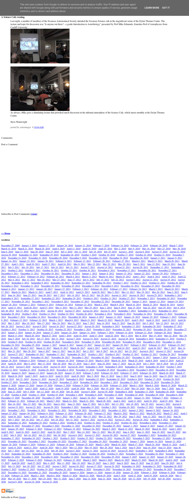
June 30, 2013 (45, 295)
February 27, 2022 (103, 413)
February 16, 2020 (99, 385)
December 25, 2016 (31, 344)
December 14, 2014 (36, 316)
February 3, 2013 (81, 288)
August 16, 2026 (32, 481)
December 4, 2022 (51, 425)
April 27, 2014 (46, 307)
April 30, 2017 (155, 348)
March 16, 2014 (133, 304)
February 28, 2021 (36, 400)
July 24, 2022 (57, 419)
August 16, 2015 (57, 326)
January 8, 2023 (147, 425)
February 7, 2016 (106, 332)
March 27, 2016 (49, 335)
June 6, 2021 (60, 404)
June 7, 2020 (168, 388)
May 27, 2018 (74, 363)
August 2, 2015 (23, 326)
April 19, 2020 (62, 388)
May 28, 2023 (114, 431)
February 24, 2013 (138, 288)
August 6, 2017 (147, 351)
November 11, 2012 (30, 285)
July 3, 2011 (13, 267)
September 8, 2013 (10, 298)
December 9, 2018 (145, 369)
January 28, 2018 (9, 360)
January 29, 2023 (16, 428)
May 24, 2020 (138, 388)
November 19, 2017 (40, 357)
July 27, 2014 (22, 310)
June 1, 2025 (109, 463)
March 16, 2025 (122, 459)
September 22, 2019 (116, 379)
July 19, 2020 (58, 391)
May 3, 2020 (93, 388)
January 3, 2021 (70, 397)
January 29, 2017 (121, 344)
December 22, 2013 (100, 301)
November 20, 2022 (10, 425)
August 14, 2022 (105, 419)
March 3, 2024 (102, 444)
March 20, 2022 (153, 413)
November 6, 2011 (106, 270)
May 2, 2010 (120, 248)
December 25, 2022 (112, 425)
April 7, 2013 (51, 292)
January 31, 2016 (87, 332)
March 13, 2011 (155, 260)
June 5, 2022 (135, 416)
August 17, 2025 (94, 466)
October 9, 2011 (32, 270)
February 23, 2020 (118, 385)
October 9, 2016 (15, 341)
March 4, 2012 (73, 276)
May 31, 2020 (153, 388)
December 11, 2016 (171, 341)
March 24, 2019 (15, 376)
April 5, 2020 (31, 388)
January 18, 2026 (113, 472)
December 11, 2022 (71, 425)
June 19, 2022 (164, 416)
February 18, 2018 (65, 360)
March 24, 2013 (19, 292)
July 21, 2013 (88, 295)
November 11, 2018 (85, 369)
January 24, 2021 (124, 397)
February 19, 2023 (72, 428)
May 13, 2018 (44, 363)
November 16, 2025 (122, 469)
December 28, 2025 (58, 472)
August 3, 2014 (38, 310)
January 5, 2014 (139, 301)
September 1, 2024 (144, 450)
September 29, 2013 (71, 298)
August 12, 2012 (150, 279)
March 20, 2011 (172, 260)
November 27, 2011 (167, 270)
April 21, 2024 (31, 447)
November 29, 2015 (142, 329)
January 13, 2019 (36, 372)
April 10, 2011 (33, 264)
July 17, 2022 (42, 419)
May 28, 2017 (29, 351)
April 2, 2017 (93, 348)
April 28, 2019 (78, 376)
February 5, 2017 (139, 344)
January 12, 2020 (26, 385)
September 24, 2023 (31, 438)
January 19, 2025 (165, 456)
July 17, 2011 (42, 267)
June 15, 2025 (137, 463)
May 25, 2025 (94, 463)
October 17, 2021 (145, 407)
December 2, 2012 (90, 285)
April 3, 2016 (65, 335)
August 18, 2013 (137, 295)
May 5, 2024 (61, 447)
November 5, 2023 (141, 438)
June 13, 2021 (74, 404)
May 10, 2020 (107, 388)
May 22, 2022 (105, 416)
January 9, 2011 (174, 257)
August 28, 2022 (140, 419)
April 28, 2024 (46, 447)
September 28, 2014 (10, 313)
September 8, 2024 (164, 450)
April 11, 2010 (73, 248)
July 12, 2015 (162, 323)
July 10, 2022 (28, 419)
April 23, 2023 (38, 431)
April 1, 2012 (139, 276)
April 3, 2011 (18, 264)
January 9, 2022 (153, 410)
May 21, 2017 (14, 351)
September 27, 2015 (172, 326)
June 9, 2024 (135, 447)
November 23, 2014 (163, 313)
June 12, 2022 (149, 416)
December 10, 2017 (100, 357)
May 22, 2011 (109, 264)
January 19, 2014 (175, 301)
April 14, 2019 (46, 376)
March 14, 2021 (69, 400)
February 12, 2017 (157, 344)
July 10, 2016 (28, 338)
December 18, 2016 (10, 344)
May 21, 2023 (99, 431)
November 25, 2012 (71, 285)
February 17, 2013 (118, 288)
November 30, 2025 (163, 469)
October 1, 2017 (95, 354)
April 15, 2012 (169, 276)
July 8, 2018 (162, 363)
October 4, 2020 (19, 394)
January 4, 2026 (77, 472)
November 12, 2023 (161, 438)
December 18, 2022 (91, 425)
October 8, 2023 (67, 438)
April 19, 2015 (169, 320)
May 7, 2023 (69, 431)
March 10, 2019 (166, 372)
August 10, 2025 (76, 466)
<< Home (5, 233)
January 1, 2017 (49, 344)
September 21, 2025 (152, 466)
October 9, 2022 (74, 422)
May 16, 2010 (148, 248)
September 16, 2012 (60, 282)
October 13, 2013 (109, 298)
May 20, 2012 (43, 279)
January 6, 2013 (8, 288)
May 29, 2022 (120, 416)
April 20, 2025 (18, 463)
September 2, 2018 (94, 366)
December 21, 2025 (37, 472)
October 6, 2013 (90, 298)
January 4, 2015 (96, 316)
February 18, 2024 (65, 444)
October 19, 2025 (45, 469)
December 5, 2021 (97, 410)
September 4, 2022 (159, 419)
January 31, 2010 (83, 245)
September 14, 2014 (147, 310)
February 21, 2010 (139, 245)
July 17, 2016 (43, 338)
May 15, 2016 (155, 335)
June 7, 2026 (75, 478)
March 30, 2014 (167, 304)
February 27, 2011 (121, 260)
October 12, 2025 (26, 469)
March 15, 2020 (168, 385)
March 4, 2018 (102, 360)
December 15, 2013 (80, 301)
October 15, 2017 (131, 354)
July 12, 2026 (134, 478)
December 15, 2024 (69, 456)
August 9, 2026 (15, 481)
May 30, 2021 (45, 404)
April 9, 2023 (7, 431)
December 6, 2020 (174, 394)
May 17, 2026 (29, 478)
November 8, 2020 (93, 394)
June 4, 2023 (129, 431)
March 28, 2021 (103, 400)
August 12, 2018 (40, 366)
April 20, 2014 (31, 307)
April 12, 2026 (135, 475)
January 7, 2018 (160, 357)
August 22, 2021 (33, 407)
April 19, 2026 (151, 475)
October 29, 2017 (168, 354)
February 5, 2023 (34, 428)
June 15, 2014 (134, 307)
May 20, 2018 (59, 363)
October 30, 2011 (87, 270)
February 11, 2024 (46, 444)
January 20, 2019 (55, 372)
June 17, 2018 (119, 363)
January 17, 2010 (47, 245)
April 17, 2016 (96, 335)
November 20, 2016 (111, 341)
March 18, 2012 (106, 276)
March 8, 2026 (53, 475)
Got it (166, 7)
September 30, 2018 (155, 366)
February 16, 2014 (64, 304)
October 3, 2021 (109, 407)
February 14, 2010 (120, 245)
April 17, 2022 (31, 416)
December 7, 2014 (16, 316)
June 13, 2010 (21, 251)
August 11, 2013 (119, 295)
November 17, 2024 (175, 453)
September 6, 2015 (111, 326)
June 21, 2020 (14, 391)
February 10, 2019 (109, 372)
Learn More (152, 7)
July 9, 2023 (16, 435)
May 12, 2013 (128, 292)
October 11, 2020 (37, 394)
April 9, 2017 (108, 348)
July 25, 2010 (110, 251)
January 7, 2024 (137, 441)
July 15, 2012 (102, 279)
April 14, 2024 (15, 447)
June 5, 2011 (139, 264)
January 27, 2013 (62, 288)
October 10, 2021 (127, 407)
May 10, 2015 (28, 323)
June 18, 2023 (158, 431)
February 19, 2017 (176, 344)
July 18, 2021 (132, 404)
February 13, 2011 (82, 260)
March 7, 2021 (53, 400)
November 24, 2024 (10, 456)
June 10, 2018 (104, 363)
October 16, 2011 (51, 270)
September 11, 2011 (159, 267)
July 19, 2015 (177, 323)
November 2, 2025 (82, 469)
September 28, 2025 (173, 466)
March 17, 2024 (135, 444)
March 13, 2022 (136, 413)
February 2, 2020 (62, 385)
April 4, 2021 (119, 400)
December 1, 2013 (40, 301)
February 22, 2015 (38, 320)
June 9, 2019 (136, 376)
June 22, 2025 (152, 463)
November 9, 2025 (101, 469)
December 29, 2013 (121, 301)
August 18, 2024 (108, 450)
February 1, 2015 (168, 316)
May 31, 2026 (60, 478)
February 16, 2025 (53, 459)
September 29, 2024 (41, 453)
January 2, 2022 (136, 410)
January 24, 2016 (69, 332)
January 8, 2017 (66, 344)
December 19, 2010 (118, 257)
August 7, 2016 (73, 338)
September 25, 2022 (38, 422)
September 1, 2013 (173, 295)
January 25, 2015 (150, 316)
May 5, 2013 (113, 292)
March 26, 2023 (159, 428)
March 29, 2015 (122, 320)
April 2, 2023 (175, 428)
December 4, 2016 (151, 341)
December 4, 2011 (9, 273)
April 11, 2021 (135, 400)
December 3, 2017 (80, 357)
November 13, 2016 (91, 341)
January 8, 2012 (106, 273)
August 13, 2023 (92, 435)
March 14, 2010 (8, 248)
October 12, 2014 (47, 313)
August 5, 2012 (133, 279)
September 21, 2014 (168, 310)
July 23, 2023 (45, 435)
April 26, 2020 (78, 388)
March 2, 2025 (90, 459)
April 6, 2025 (172, 459)
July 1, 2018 (149, 363)
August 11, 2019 (38, 379)
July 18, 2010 (95, 251)
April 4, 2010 (58, 248)
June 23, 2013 (29, 295)
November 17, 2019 (69, 382)
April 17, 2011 (49, 264)
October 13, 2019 (153, 379)
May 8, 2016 (141, 335)
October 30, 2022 (129, 422)
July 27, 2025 (44, 466)
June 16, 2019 (150, 376)
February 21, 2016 (143, 332)
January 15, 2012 (124, 273)
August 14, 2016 (90, 338)
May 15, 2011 (94, 264)
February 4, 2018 (27, 360)
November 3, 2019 (28, 382)
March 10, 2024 (118, 444)
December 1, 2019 (109, 382)
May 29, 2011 (124, 264)
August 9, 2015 (39, 326)
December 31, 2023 (118, 441)
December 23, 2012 (150, 285)
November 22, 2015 (122, 329)
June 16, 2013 (14, 295)
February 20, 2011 (101, 260)
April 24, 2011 (64, 264)
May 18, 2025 (78, 463)
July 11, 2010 (80, 251)
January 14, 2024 (155, 441)
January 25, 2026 (131, 472)
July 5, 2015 (148, 323)
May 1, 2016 (127, 335)
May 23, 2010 (164, 248)
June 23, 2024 (164, 447)
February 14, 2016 (124, 332)
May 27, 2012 (59, 279)
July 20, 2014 (7, 310)
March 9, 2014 (117, 304)
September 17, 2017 (56, 354)
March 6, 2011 (139, 260)
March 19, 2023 (142, 428)
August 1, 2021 (163, 404)
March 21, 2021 (86, 400)
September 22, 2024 (21, 453)
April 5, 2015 (138, 320)
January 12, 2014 (157, 301)
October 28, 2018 (46, 369)
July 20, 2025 (29, 466)
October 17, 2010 (125, 254)
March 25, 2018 (135, 360)
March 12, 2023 (125, 428)
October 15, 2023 (85, 438)
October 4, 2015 (8, 329)
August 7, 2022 (88, 419)
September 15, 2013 (30, 298)
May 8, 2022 (75, 416)
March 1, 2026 (38, 475)
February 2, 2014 (27, 304)
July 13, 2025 (14, 466)
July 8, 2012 (88, 279)
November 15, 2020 (113, 394)
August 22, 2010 (177, 251)
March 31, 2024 (169, 444)
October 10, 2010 (107, 254)
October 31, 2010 (162, 254)
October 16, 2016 (33, 341)
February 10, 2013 (99, 288)
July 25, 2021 (147, 404)
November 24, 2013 (21, 301)
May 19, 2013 (143, 292)
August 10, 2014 (55, 310)
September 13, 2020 (144, 391)
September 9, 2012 (40, 282)
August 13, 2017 (164, 351)
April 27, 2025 (34, 463)
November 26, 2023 (17, 441)
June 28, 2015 (133, 323)
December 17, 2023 (77, 441)
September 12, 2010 (28, 254)
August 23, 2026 (50, 481)
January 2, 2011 (157, 257)
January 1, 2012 (89, 273)
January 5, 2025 (129, 456)
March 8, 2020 (152, 385)
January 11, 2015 (114, 316)
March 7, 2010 (176, 245)
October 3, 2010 (89, 254)
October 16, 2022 (92, 422)
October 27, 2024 (115, 453)
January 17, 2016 (51, 332)
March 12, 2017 (43, 348)
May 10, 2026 (14, 478)
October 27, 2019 (9, 382)
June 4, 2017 (44, 351)
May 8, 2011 (79, 264)
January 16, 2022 (171, 410)
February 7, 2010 (101, 245)
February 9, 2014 (46, 304)
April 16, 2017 (123, 348)
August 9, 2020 (88, 391)
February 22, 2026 (20, 475)
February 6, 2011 (64, 260)
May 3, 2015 (14, 323)
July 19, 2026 (149, 478)
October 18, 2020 (55, 394)
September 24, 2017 (76, 354)
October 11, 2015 (26, 329)
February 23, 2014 (83, 304)
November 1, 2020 (74, 394)
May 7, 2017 (170, 348)
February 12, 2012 (16, 276)
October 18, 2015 (45, 329)
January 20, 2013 (44, 288)
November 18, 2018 (105, 369)
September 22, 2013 (51, 298)
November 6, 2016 (70, 341)
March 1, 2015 (56, 320)
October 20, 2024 (97, 453)
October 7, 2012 (120, 282)
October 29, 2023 (122, 438)
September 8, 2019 (75, 379)
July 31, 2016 (58, 338)
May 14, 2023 (83, 431)
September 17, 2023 (10, 438)
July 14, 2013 (73, 295)
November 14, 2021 (36, 410)
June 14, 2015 (103, 323)
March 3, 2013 (156, 288)
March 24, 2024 (152, 444)
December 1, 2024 (30, 456)
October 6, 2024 (60, 453)
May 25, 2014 (91, 307)
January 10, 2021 (88, 397)
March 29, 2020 (15, 388)
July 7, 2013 (59, 295)
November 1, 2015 (82, 329)
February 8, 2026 (167, 472)
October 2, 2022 (57, 422)
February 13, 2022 (64, 413)
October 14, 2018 (9, 369)
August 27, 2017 (16, 354)
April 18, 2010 (89, 248)
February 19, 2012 (36, 276)
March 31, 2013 (35, 292)
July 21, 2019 (22, 379)
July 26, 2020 (72, 391)
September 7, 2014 (127, 310)
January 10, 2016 (33, 332)
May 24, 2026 (45, 478)
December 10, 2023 (57, 441)
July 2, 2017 (88, 351)
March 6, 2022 (120, 413)
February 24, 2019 (148, 372)
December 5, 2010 (78, 257)
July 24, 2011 (57, 267)
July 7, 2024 (13, 450)
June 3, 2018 (89, 363)
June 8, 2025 (123, 463)
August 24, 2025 (112, 466)
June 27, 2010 (52, 251)
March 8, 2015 (72, 320)
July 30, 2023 (59, 435)
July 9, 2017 (102, 351)
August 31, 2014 (108, 310)
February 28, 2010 (158, 245)
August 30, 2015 (92, 326)
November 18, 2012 (50, 285)
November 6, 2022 (148, 422)
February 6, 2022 (46, 413)
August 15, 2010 (159, 251)
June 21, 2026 (104, 478)
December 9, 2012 (110, 285)
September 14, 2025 (131, 466)
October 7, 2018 (174, 366)
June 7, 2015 (89, 323)
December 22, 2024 (90, 456)
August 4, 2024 (73, 450)
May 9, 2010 (134, 248)
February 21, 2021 (16, 400)
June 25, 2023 (173, 431)
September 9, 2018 (114, 366)
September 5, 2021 (70, 407)
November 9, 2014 (122, 313)
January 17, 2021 (106, 397)
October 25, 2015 (63, 329)
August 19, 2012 (168, 279)
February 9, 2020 (81, 385)
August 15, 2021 (16, 407)
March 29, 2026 (103, 475)
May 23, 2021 (29, 404)
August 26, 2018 (76, 366)
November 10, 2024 (154, 453)
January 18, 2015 (132, 316)
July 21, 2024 (42, 450)
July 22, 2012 (117, 279)
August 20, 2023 (110, 435)
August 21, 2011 (123, 267)
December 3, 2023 (37, 441)
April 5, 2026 (119, 475)
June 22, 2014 (149, 307)
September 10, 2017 (35, 354)
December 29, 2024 (110, 456)
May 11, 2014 (76, 307)
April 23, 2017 (139, 348)
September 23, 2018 (134, 366)
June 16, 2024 (149, 447)
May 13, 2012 (28, 279)
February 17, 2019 (129, 372)
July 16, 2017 (116, 351)
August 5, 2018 (23, 366)
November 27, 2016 (132, 341)
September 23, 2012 (81, 282)
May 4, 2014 (61, 307)
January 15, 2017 (84, 344)
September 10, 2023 (167, 435)
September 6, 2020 (124, 391)
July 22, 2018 (7, 366)
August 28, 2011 (140, 267)
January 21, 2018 (178, 357)
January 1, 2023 (130, 425)
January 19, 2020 (44, 385)
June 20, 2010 (37, 251)
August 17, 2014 (73, 310)
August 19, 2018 (58, 366)
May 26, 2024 (106, 447)
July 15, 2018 (176, 363)
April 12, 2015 (153, 320)
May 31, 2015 (74, 323)
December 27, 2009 (10, 245)
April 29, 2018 (15, 363)
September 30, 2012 (101, 282)
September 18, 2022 (17, 422)
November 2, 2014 (103, 313)
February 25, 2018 (84, 360)
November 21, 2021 (57, 410)
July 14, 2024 (28, 450)
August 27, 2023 (128, 435)
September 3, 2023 (146, 435)
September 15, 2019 (95, 379)
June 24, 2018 (134, 363)
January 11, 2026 (95, 472)
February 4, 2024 (27, 444)
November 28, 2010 (58, 257)
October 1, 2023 (50, 438)
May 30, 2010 (179, 248)
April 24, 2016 (112, 335)
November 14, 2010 (17, 257)
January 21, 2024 (173, 441)
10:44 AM (39, 127)
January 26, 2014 (9, 304)
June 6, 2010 (7, 251)
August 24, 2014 (90, 310)
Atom (34, 214)
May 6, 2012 (14, 279)
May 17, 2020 (122, 388)
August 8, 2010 (142, 251)
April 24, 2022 (46, 416)
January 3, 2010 (29, 245)
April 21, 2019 (62, 376)
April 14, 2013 (67, 292)
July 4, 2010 (66, 251)
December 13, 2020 (10, 397)
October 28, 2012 (175, 282)
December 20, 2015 (163, 329)
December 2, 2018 (125, 369)
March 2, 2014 (101, 304)
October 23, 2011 (69, 270)
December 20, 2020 (31, 397)
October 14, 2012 (139, 282)
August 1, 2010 (126, 251)
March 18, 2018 (118, 360)
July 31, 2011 (72, 267)
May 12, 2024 (76, 447)
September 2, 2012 (20, 282)
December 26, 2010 (139, 257)
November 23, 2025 (142, 469)
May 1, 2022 (61, 416)
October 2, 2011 (15, 270)
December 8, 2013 (60, 301)
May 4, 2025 (49, 463)
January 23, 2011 (27, 260)
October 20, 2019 (171, 379)
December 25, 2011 (71, 273)
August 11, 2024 (90, 450)
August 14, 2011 (105, 267)
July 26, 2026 (164, 478)
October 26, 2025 (63, 469)
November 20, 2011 (147, 270)
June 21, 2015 (118, 323)
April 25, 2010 (105, 248)
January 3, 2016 (15, 332)
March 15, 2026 (69, 475)
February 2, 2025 (16, 459)
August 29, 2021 (51, 407)
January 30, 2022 (27, 413)
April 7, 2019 (31, 376)
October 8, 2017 (113, 354)
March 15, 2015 (88, 320)
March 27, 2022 (170, 413)
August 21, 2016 (108, 338)
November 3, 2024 (134, 453)
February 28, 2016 (163, 332)
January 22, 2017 (102, 344)
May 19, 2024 (91, 447)
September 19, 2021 (90, 407)
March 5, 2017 (27, 348)
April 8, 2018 (151, 360)
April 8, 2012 (153, 276)
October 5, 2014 (29, 313)
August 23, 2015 (74, 326)
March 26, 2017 (77, 348)
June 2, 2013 (173, 292)
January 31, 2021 (142, 397)
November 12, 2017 (19, 357)
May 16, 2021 (14, 404)
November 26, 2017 (60, 357)
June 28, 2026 (119, 478)
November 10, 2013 (166, 298)
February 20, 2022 (83, 413)
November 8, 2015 (101, 329)
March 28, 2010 (42, 248)
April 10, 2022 (15, 416)
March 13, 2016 (15, 335)
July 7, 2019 (180, 376)
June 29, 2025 (167, 463)
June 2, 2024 (121, 447)
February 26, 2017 (9, 348)
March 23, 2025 (139, 459)
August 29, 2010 (9, 254)
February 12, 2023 (53, 428)
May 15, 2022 (90, 416)
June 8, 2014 (120, 307)
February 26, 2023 (91, 428)
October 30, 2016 (52, 341)
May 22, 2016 (170, 335)
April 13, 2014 (15, 307)
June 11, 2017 (59, 351)
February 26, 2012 (55, 276)
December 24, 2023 (98, 441)
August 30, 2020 (105, 391)
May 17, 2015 (43, 323)
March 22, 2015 (105, 320)
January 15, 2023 (165, 425)
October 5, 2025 (8, 469)
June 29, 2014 (164, 307)
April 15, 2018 (167, 360)
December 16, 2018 (165, 369)
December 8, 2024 (49, 456)
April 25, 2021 (166, 400)
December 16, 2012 (130, 285)
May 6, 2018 (30, 363)
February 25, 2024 (84, 444)
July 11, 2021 (118, 404)
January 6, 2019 (19, 372)
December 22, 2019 (149, 382)
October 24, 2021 (164, 407)
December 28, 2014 (77, 316)
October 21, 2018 (28, 369)
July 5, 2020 (29, 391)
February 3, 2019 (91, 372)
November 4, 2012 (9, 285)
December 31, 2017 (141, 357)
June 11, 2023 (143, 431)
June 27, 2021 (89, 404)
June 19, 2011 (169, 264)
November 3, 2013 (146, 298)
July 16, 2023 (30, 435)
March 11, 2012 (89, 276)
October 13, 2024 (78, 453)
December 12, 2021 (117, 410)
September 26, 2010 (70, 254)
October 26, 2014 (84, 313)
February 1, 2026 (149, 472)
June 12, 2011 (153, 264)
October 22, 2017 (149, 354)
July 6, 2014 (179, 307)
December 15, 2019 (129, 382)
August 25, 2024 (125, 450)
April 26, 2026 (166, 475)
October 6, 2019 (135, 379)
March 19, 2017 (60, 348)
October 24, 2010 (144, 254)
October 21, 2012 (157, 282)
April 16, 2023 (23, 431)
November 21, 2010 (37, 257)
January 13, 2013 (26, 288)
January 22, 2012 (142, 273)
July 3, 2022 (13, 419)
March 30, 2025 (156, 459)
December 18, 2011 (50, 273)
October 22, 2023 (104, 438)
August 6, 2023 (75, 435)
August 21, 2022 (123, 419)
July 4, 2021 (104, 404)
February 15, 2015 (19, 320)
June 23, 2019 (166, 376)
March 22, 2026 (86, 475)
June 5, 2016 (14, 338)
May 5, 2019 (93, 376)
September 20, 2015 (152, 326)
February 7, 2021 (160, 397)
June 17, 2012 (74, 279)
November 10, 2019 (48, 382)
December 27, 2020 (51, 397)
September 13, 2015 (131, 326)
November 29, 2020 (154, 394)
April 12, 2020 (46, 388)
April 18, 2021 (151, 400)
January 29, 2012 (160, 273)
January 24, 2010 (65, 245)
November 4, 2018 (65, 369)
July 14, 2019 (7, 379)
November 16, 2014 (142, 313)
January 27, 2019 (73, 372)
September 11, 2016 (165, 338)
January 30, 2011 (46, 260)
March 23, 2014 (150, 304)
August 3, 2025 (59, 466)
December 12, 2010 (98, 257)
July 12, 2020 (43, 391)
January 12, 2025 (147, 456)
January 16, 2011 (9, 260)
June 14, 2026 (89, 478)
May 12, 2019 (107, 376)
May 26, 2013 (158, 292)
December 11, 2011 (30, 273)
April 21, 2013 (83, 292)
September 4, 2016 (145, 338)
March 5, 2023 (109, 428)
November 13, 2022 (168, 422)
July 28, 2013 (103, 295)
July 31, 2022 (72, 419)
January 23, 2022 (9, 413)
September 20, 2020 (165, 391)
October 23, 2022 (111, 422)
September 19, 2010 (49, 254)
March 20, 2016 (32, 335)
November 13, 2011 (126, 270)
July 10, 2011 (28, 267)
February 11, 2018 (46, 360)
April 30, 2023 (54, 431)
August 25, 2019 (56, 379)
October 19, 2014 (66, 313)
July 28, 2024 (57, 450)
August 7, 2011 (88, 267)
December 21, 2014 (57, 316)
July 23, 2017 (131, 351)
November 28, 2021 (77, 410)
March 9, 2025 (106, 459)
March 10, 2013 (172, 288)
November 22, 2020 (134, 394)
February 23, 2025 (72, 459)
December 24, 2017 (121, 357)
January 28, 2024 (9, 444)
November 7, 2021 (16, 410)
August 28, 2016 (126, 338)
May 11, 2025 (63, 463)
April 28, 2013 (98, 292)
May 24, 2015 (59, 323)
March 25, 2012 (123, 276)
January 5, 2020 (8, 385)
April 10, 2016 (80, 335)
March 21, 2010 (25, 248)
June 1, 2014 (106, 307)
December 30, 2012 (171, 285)
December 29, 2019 (170, 382)
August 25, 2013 (155, 295)
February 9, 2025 (34, 459)
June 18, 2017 (74, 351)
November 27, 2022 (31, 425)
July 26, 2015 (7, 326)
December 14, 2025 (17, 472)
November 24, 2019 (89, 382)
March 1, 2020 (136, 385)
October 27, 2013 (127, 298)
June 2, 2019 (122, 376)
